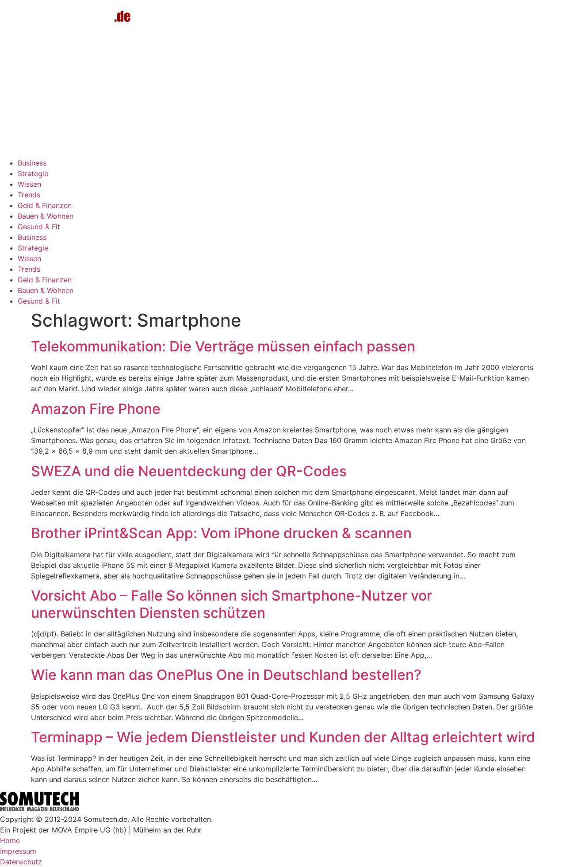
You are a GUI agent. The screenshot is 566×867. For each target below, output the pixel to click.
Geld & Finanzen (45, 205)
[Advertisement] (283, 91)
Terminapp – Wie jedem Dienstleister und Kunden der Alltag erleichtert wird (283, 737)
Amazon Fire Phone (96, 408)
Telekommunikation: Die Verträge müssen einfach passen (223, 346)
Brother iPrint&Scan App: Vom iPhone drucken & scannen (221, 533)
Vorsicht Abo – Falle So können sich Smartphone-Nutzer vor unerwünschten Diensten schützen (231, 604)
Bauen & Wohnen (45, 216)
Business (32, 162)
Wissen (29, 184)
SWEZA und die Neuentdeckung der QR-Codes (189, 471)
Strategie (33, 173)
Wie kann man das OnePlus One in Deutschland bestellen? (226, 674)
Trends (29, 194)
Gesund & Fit (39, 226)
